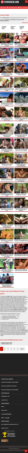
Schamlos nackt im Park (6, 342)
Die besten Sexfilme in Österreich (8, 386)
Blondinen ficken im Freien (22, 27)
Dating (20, 7)
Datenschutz (4, 410)
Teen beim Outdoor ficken (4, 27)
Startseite (4, 7)
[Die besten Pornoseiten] (9, 437)
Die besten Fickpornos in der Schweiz (9, 389)
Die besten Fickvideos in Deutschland (9, 382)
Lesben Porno (4, 400)
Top (25, 451)
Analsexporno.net (5, 396)
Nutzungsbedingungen (6, 414)
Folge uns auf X (4, 428)
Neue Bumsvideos (13, 7)
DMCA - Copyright (5, 417)
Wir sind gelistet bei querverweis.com (9, 424)
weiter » (22, 348)
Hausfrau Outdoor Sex (6, 343)
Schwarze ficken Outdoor (13, 27)
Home (2, 406)
